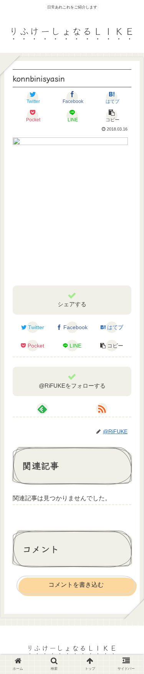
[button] (128, 641)
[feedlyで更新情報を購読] (42, 408)
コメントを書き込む (76, 584)
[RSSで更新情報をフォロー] (102, 408)
